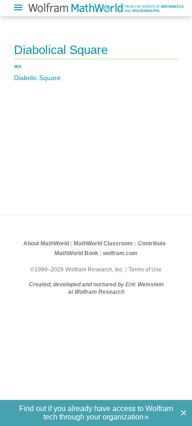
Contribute (152, 243)
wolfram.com (120, 253)
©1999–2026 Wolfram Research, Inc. (77, 269)
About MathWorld (46, 243)
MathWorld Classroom (103, 243)
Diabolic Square (37, 77)
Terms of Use (145, 269)
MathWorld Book (76, 253)
